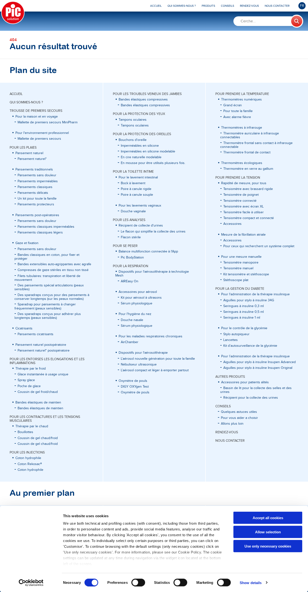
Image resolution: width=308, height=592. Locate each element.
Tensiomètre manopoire (240, 263)
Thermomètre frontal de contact (246, 152)
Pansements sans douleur (37, 175)
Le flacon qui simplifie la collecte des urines (153, 231)
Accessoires (232, 224)
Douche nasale (132, 320)
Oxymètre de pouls (135, 392)
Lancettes (230, 340)
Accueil (16, 94)
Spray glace (26, 380)
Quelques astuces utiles (239, 412)
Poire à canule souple (137, 195)
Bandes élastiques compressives (145, 105)
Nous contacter (230, 441)
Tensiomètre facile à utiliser (243, 212)
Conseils (223, 406)
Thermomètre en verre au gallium (248, 169)
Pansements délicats (33, 193)
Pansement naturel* (32, 159)
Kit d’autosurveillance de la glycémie (250, 346)
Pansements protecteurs (36, 204)
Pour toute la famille (238, 111)
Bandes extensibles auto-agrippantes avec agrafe (54, 264)
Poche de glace (29, 386)
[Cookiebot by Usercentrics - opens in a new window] (31, 582)
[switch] (138, 582)
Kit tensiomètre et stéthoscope (246, 274)
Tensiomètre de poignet (241, 195)
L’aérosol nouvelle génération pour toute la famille (158, 359)
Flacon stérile (131, 237)
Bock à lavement (133, 183)
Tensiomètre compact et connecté (248, 218)
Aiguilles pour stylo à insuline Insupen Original (257, 368)
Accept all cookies (268, 518)
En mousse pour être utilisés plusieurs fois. (153, 163)
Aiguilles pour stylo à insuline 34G (248, 300)
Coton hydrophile (30, 470)
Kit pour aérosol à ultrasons (141, 298)
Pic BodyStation (132, 257)
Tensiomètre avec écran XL (243, 206)
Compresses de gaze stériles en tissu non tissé (53, 270)
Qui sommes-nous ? (26, 102)
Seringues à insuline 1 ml (241, 318)
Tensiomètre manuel (238, 268)
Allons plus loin (232, 424)
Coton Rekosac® (30, 464)
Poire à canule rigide (136, 189)
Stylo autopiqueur (236, 334)
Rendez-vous (226, 432)
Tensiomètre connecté (240, 201)
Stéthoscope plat (235, 280)
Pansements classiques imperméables (46, 227)
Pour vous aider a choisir (239, 418)
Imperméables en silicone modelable (148, 151)
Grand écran (232, 105)
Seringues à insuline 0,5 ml (243, 312)
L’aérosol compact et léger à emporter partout (155, 370)
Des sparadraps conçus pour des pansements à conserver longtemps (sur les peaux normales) (51, 297)
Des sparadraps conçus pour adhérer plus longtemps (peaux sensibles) (47, 316)
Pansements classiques (35, 187)
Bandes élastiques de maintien (40, 408)
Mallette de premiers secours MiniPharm (47, 122)
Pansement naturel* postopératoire (44, 351)
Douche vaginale (133, 211)
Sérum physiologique (136, 303)
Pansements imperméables (38, 181)
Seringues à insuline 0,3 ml (243, 306)
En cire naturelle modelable (141, 157)
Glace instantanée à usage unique (43, 374)
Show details (251, 582)
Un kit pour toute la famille (37, 199)
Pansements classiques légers (40, 232)
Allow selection (268, 532)
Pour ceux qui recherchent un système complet (258, 246)
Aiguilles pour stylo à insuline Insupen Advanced (259, 362)
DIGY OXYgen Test (135, 387)
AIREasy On (129, 281)
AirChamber (129, 342)
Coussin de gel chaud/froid (38, 438)
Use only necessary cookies (267, 546)
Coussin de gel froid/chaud (38, 392)
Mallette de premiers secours (39, 139)
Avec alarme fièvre (237, 117)
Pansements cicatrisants (35, 334)
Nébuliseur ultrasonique (139, 364)
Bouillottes (25, 432)
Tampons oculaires (135, 125)
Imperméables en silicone (140, 146)
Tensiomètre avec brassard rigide (248, 189)
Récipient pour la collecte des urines (250, 398)
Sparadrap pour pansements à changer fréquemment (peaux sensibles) (45, 306)
